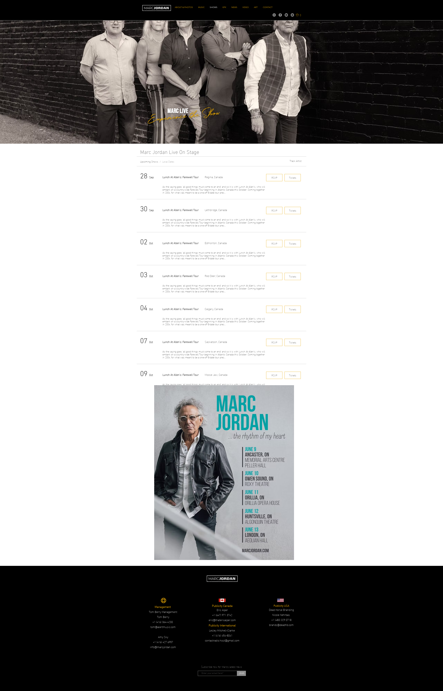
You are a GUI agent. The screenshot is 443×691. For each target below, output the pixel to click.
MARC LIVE (177, 111)
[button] (298, 14)
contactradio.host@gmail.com (222, 640)
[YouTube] (286, 15)
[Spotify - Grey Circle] (292, 15)
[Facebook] (280, 15)
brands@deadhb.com (281, 624)
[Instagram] (274, 15)
